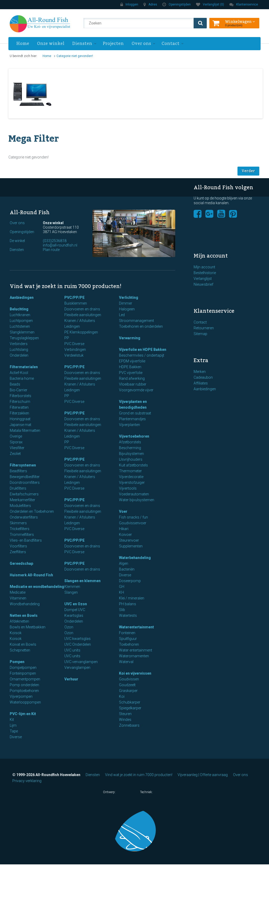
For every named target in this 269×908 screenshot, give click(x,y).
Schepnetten (20, 650)
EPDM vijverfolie (132, 361)
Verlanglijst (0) (213, 4)
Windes (125, 719)
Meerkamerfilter (22, 500)
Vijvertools (128, 488)
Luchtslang (19, 349)
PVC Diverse (74, 344)
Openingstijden (180, 4)
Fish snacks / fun (133, 517)
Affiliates (201, 383)
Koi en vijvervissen (135, 673)
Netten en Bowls (24, 615)
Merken (200, 372)
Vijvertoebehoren (134, 436)
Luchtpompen (21, 321)
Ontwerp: (109, 792)
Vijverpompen (21, 696)
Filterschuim (20, 401)
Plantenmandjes (132, 419)
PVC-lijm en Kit (23, 714)
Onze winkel (50, 43)
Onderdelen (19, 355)
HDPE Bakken (130, 367)
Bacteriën (126, 569)
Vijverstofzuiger (132, 482)
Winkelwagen (238, 21)
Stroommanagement (136, 321)
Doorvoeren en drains (82, 309)
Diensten (82, 43)
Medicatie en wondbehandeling (37, 586)
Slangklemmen (22, 332)
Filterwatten (19, 407)
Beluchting (19, 309)
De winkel (17, 241)
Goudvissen (129, 679)
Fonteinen (127, 633)
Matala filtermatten (25, 430)
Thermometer (130, 471)
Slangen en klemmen (82, 581)
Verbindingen (75, 349)
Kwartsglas (73, 615)
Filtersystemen (23, 465)
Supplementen (131, 546)
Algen (123, 563)
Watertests (128, 615)
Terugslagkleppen (24, 338)
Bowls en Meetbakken (27, 627)
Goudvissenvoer (132, 523)
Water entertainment (135, 650)
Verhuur (71, 679)
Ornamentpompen (25, 679)
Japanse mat (20, 425)
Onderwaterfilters (24, 517)
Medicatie (17, 592)
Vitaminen (18, 598)
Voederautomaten (134, 494)
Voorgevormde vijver (136, 390)
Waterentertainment (136, 627)
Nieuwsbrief (203, 284)
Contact (170, 43)
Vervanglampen (77, 667)
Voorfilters (18, 546)
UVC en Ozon (75, 604)
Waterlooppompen (25, 702)
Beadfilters (18, 471)
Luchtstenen (20, 326)
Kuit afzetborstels (133, 465)
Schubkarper (129, 702)
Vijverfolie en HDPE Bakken (142, 349)
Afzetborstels (130, 442)
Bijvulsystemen (131, 454)
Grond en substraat (135, 413)
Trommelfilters (22, 534)
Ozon (68, 627)
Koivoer (125, 534)
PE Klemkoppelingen (81, 332)
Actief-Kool (19, 373)
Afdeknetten (19, 621)
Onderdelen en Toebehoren (32, 511)
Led (122, 315)
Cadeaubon (203, 377)
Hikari (123, 529)
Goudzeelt (127, 685)
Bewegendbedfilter (25, 477)
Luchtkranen (20, 315)
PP (66, 338)
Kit (12, 719)
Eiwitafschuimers (24, 494)
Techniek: (146, 792)
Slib (122, 610)
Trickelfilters (19, 529)
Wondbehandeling (25, 604)
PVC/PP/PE (74, 297)
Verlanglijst (203, 278)
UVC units (72, 650)
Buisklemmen (75, 303)
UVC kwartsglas (77, 639)
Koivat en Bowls (23, 644)
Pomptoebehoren (24, 691)
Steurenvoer (129, 540)
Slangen (71, 592)
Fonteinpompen (23, 673)
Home (22, 43)
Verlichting (128, 297)
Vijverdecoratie (131, 477)
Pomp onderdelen (24, 685)
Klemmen (72, 586)
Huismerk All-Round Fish (31, 575)
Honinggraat (20, 419)
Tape (14, 731)
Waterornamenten (134, 656)
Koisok (16, 633)
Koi (122, 696)
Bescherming (130, 448)
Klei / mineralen (131, 598)
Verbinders (19, 344)
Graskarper (128, 691)
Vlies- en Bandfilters (26, 540)
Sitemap (200, 334)
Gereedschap (21, 563)
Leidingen (72, 326)
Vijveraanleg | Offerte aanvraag (203, 775)
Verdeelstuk (74, 355)
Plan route (51, 250)
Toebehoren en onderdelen (141, 326)
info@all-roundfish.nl (60, 245)
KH (121, 592)
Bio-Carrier (18, 390)
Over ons (141, 43)
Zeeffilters (18, 552)
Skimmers (18, 523)
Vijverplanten (129, 425)
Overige (16, 436)
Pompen (17, 662)
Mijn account (204, 267)
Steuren (125, 714)
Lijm (13, 725)
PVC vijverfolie (130, 373)
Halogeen (127, 309)
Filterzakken (19, 413)
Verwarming (129, 338)
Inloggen (132, 4)
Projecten (113, 43)
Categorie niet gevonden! (74, 56)
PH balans (127, 604)
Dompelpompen (23, 667)
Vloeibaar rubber (132, 384)
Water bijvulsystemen (136, 500)
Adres (152, 4)
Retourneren (204, 328)
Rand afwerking (132, 378)
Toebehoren (129, 644)
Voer (123, 511)
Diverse (16, 737)
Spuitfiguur (128, 639)
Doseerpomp (130, 581)
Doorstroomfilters (25, 482)
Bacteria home (22, 378)
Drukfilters (18, 488)
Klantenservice (247, 4)
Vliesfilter (17, 448)
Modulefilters (20, 506)
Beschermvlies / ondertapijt (141, 355)
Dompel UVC (74, 610)
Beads (15, 384)
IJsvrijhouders (130, 459)
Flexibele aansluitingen (82, 315)
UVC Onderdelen (77, 644)
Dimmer (125, 303)
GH (121, 586)
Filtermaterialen (24, 367)
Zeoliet (15, 454)
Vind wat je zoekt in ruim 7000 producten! (138, 775)
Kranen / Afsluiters (79, 321)
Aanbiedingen (22, 297)
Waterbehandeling (135, 558)
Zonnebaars (129, 725)
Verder (248, 171)
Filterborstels (20, 396)
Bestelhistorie (205, 273)
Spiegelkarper (130, 708)
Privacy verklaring (27, 781)
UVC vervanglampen (81, 662)
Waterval (126, 662)
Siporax (16, 442)
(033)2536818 (54, 241)
